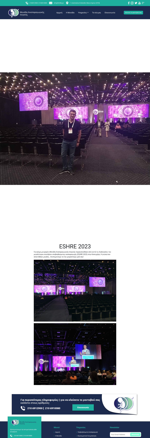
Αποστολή (135, 434)
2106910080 (43, 3)
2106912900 (33, 3)
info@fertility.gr (59, 3)
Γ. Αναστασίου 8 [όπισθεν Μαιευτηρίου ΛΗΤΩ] (85, 3)
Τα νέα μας (96, 13)
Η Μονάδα (70, 13)
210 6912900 (18, 436)
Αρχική (59, 13)
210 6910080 (28, 436)
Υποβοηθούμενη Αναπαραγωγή (88, 432)
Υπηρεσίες (82, 13)
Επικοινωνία (110, 13)
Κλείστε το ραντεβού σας (133, 12)
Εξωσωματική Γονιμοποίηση (87, 436)
